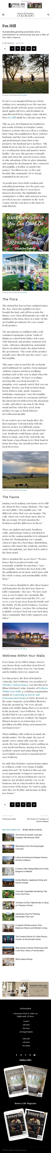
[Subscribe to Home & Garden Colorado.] (25, 1081)
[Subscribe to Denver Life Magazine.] (25, 1125)
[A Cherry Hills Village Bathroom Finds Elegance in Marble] (8, 871)
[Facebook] (12, 48)
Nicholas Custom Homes (15, 684)
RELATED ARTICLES (11, 830)
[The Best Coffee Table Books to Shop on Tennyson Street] (8, 905)
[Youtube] (34, 1055)
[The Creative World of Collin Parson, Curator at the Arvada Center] (8, 939)
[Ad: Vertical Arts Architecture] (25, 5)
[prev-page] (23, 970)
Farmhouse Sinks (9, 819)
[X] (17, 48)
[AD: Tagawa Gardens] (25, 232)
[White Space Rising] (8, 962)
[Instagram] (21, 1055)
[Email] (28, 48)
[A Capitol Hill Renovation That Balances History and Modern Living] (8, 928)
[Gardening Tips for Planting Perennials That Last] (8, 917)
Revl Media (23, 95)
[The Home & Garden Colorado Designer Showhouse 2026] (8, 837)
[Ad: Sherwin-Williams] (25, 989)
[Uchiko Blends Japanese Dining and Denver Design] (8, 883)
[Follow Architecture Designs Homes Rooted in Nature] (8, 860)
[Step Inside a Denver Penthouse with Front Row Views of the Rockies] (8, 951)
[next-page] (27, 970)
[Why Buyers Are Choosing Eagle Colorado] (8, 849)
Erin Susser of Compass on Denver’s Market (38, 820)
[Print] (34, 48)
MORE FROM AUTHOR (32, 830)
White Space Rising (23, 959)
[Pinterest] (23, 48)
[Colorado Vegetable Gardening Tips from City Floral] (8, 894)
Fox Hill (12, 117)
